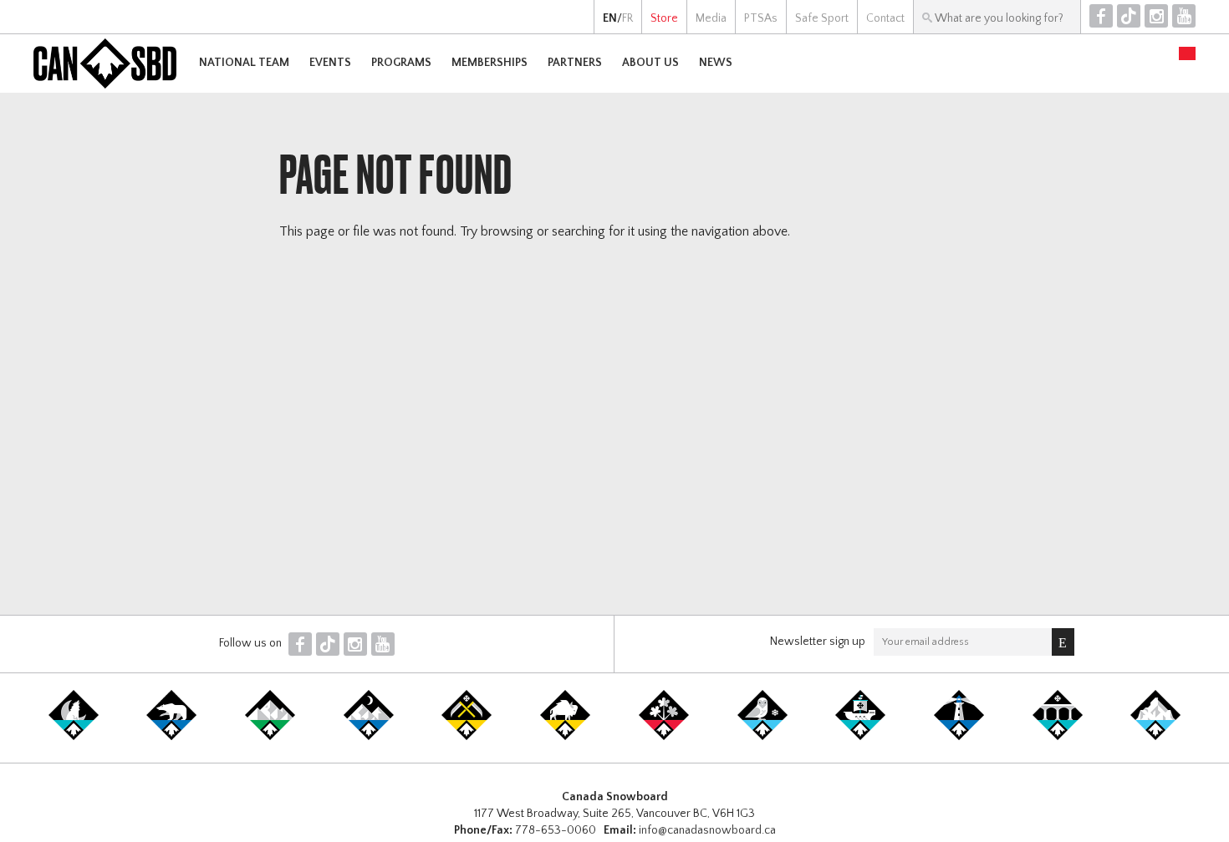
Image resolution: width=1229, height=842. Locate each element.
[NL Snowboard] (1155, 736)
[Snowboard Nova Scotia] (959, 736)
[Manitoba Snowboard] (565, 736)
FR (627, 18)
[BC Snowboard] (270, 736)
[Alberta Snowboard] (369, 736)
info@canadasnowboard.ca (707, 830)
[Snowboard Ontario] (664, 736)
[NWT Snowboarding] (171, 736)
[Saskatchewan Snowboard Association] (466, 736)
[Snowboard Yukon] (73, 736)
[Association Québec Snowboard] (762, 736)
